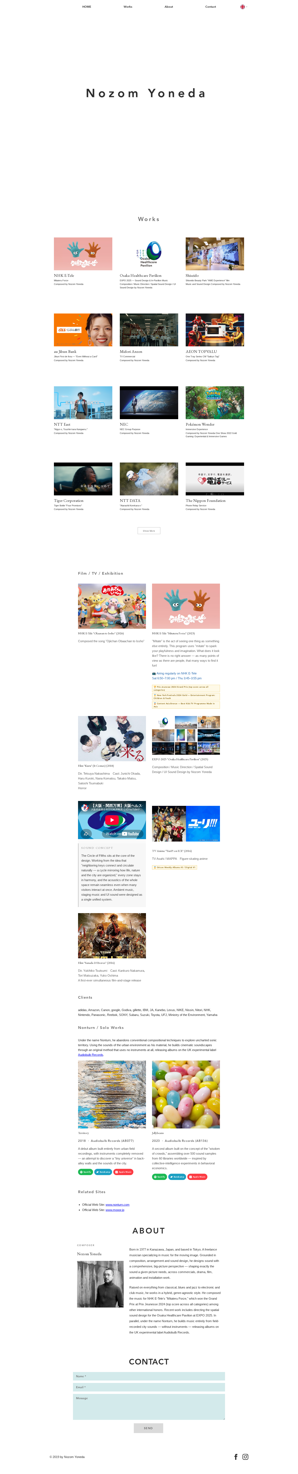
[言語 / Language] (244, 7)
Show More (149, 530)
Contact (210, 7)
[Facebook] (236, 1457)
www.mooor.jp (115, 1210)
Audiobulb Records (90, 1054)
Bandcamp (105, 1172)
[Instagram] (245, 1457)
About (169, 7)
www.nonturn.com (118, 1204)
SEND (148, 1428)
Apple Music (125, 1172)
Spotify (87, 1172)
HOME (86, 7)
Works (128, 7)
